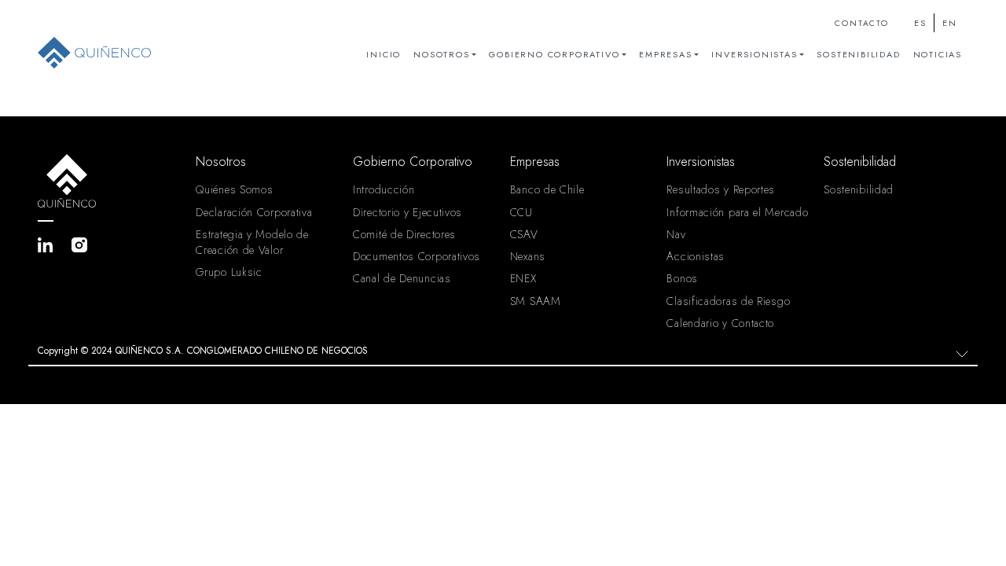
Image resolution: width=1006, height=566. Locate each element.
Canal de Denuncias (402, 278)
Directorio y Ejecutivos (407, 212)
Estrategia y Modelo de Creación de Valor (252, 242)
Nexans (527, 256)
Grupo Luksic (229, 272)
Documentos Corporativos (416, 256)
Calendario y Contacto (720, 323)
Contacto (861, 23)
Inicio (383, 54)
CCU (521, 212)
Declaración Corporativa (254, 212)
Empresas (665, 54)
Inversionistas (754, 54)
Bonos (682, 278)
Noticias (937, 54)
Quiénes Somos (234, 189)
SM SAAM (535, 301)
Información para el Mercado (737, 212)
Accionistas (695, 256)
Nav (675, 234)
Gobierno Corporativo (554, 54)
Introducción (383, 189)
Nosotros (441, 54)
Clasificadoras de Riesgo (728, 301)
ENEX (523, 278)
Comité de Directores (404, 234)
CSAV (524, 234)
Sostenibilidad (858, 54)
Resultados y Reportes (720, 189)
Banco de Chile (547, 189)
